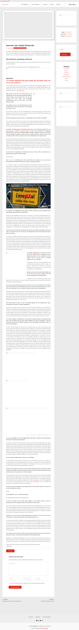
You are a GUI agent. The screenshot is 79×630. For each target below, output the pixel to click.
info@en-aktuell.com (68, 36)
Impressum (31, 616)
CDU (38, 272)
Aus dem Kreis (66, 68)
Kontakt (58, 4)
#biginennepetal (36, 252)
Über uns (52, 4)
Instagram (36, 480)
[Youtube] (73, 4)
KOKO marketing (44, 628)
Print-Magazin (24, 4)
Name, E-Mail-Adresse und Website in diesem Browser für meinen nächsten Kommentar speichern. (27, 583)
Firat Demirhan (21, 90)
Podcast (66, 80)
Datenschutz (37, 616)
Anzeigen (45, 4)
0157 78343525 (68, 32)
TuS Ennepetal (39, 85)
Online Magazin (35, 4)
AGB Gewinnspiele (46, 616)
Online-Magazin (23, 48)
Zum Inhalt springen (4, 1)
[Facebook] (69, 4)
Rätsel (66, 78)
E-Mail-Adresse (9, 546)
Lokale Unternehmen (66, 76)
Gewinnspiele (66, 74)
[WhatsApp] (75, 4)
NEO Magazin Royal (38, 111)
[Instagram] (71, 4)
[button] (28, 4)
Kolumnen (66, 72)
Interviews (16, 48)
